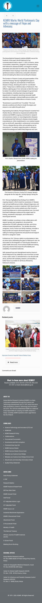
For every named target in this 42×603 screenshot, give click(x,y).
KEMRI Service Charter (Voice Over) (15, 451)
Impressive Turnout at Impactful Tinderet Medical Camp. (16, 355)
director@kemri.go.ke (26, 384)
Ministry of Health (8, 527)
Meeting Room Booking (10, 544)
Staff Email (6, 498)
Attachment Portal (9, 520)
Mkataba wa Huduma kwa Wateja (15, 454)
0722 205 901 (20, 382)
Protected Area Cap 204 (12, 445)
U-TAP (5, 479)
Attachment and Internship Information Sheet (19, 460)
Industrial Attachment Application (13, 512)
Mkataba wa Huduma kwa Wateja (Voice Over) (19, 457)
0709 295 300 (30, 382)
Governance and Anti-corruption (15, 442)
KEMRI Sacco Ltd (8, 509)
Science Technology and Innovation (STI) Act (19, 427)
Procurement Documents (12, 439)
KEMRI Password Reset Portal (12, 486)
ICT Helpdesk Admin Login (11, 501)
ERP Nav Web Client (9, 490)
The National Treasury (10, 531)
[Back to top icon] (37, 598)
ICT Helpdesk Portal (9, 505)
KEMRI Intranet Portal (9, 494)
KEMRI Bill (8, 430)
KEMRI (18, 308)
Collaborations (9, 436)
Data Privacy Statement (10, 475)
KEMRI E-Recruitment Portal (11, 516)
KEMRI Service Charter (12, 448)
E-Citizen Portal (8, 540)
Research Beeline (8, 483)
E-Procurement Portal (9, 523)
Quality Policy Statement (12, 463)
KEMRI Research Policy (12, 433)
